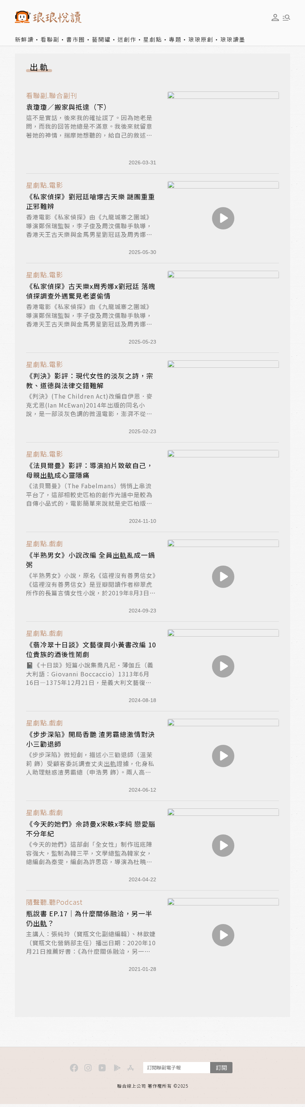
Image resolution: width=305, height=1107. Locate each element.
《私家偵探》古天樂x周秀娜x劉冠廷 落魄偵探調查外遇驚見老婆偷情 (90, 290)
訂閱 (221, 1067)
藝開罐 (101, 39)
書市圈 (75, 39)
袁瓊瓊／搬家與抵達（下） (68, 107)
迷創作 (127, 39)
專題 (175, 39)
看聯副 (50, 39)
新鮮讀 (24, 39)
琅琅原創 (201, 39)
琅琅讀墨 (232, 39)
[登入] (275, 17)
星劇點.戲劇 (44, 543)
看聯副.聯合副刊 (51, 95)
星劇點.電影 (44, 185)
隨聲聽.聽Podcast (54, 902)
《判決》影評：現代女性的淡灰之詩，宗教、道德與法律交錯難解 (89, 380)
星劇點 (152, 39)
